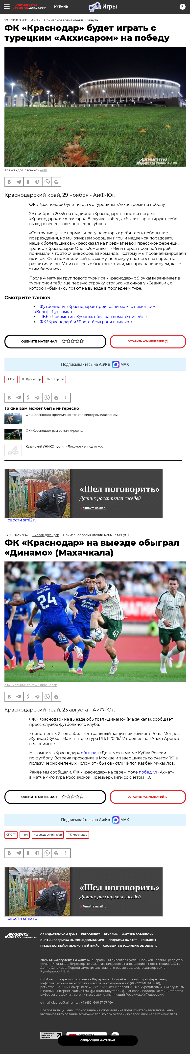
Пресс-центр (90, 934)
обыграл (89, 753)
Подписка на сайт (123, 940)
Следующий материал (97, 1040)
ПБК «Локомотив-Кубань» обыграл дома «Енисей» (92, 316)
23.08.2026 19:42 (16, 535)
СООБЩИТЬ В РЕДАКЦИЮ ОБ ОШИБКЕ (130, 945)
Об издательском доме (58, 934)
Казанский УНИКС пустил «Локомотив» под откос (64, 446)
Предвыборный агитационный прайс (69, 945)
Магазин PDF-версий (137, 934)
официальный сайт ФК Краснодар (30, 685)
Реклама (111, 934)
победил (148, 772)
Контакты (148, 940)
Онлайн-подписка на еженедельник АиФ (72, 940)
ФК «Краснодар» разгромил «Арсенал (55, 430)
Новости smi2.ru (20, 520)
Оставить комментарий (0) (148, 341)
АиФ (43, 170)
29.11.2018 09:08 (15, 20)
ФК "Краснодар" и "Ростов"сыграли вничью (84, 322)
